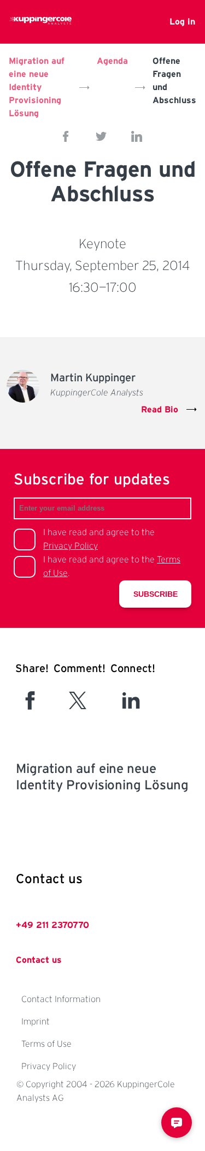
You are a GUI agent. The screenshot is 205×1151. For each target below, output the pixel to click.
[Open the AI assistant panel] (176, 1122)
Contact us (39, 960)
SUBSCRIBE (155, 594)
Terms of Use (46, 1044)
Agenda (112, 61)
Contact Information (61, 999)
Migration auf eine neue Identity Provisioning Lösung (37, 87)
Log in (182, 21)
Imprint (35, 1021)
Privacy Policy (70, 546)
